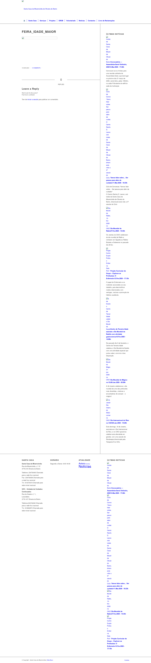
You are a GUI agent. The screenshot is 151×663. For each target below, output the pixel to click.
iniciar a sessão (32, 99)
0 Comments (36, 68)
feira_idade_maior (39, 31)
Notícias (85, 466)
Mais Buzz (50, 660)
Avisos (82, 463)
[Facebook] (127, 9)
